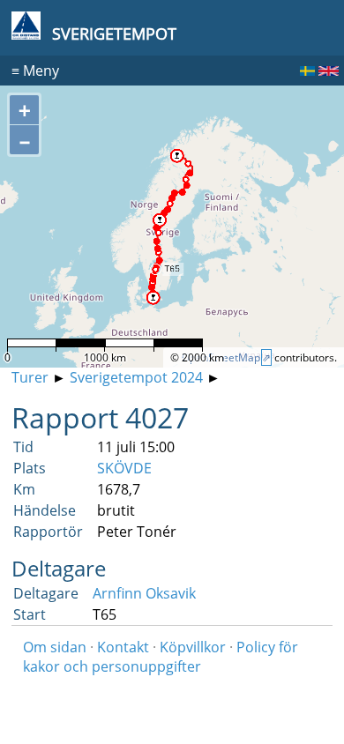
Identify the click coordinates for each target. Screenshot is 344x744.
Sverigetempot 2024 (136, 377)
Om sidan (54, 647)
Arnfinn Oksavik (144, 593)
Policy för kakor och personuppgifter (160, 656)
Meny (35, 70)
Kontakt (123, 647)
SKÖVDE (124, 468)
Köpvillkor (193, 647)
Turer (30, 377)
